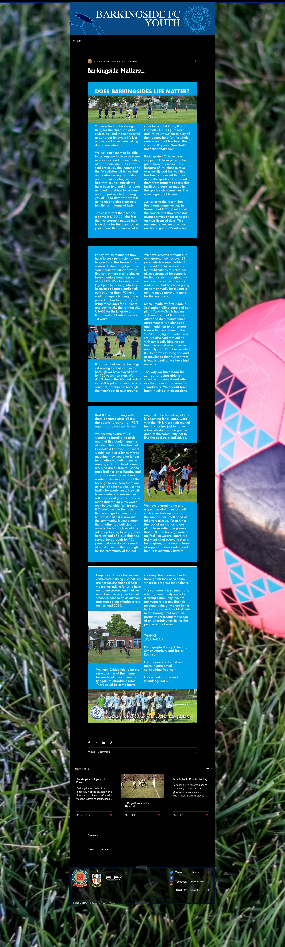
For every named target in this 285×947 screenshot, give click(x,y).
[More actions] (195, 61)
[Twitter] (171, 872)
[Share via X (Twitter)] (96, 742)
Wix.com (113, 903)
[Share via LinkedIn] (103, 742)
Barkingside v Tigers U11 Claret (90, 780)
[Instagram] (171, 883)
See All (209, 768)
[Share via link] (110, 742)
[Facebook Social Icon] (171, 877)
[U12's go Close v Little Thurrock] (142, 786)
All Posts (77, 40)
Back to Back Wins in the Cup (190, 779)
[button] (208, 41)
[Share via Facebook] (89, 742)
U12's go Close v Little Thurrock (137, 805)
